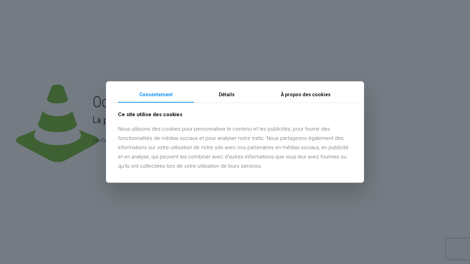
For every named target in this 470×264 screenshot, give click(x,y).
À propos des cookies (306, 94)
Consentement (156, 94)
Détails (227, 94)
